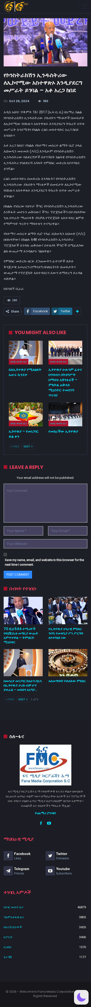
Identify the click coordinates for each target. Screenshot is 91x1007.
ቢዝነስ (7, 947)
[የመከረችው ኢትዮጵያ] (66, 414)
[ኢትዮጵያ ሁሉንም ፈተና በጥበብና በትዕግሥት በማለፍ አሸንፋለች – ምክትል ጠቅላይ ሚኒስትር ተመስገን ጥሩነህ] (66, 353)
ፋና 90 (8, 957)
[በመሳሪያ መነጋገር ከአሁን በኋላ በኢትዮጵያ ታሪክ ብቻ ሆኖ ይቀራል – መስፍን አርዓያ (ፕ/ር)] (23, 662)
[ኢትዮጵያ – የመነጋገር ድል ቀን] (26, 414)
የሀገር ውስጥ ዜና (18, 362)
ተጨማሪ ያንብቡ (45, 813)
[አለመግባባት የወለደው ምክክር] (68, 662)
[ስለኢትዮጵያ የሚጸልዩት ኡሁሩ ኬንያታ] (26, 353)
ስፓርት (8, 937)
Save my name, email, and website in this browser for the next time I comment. (44, 562)
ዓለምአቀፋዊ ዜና (14, 917)
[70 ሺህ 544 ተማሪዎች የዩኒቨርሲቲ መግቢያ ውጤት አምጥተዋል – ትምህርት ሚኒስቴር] (23, 610)
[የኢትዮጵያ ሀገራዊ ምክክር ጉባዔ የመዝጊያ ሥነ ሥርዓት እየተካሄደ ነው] (68, 610)
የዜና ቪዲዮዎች (13, 927)
